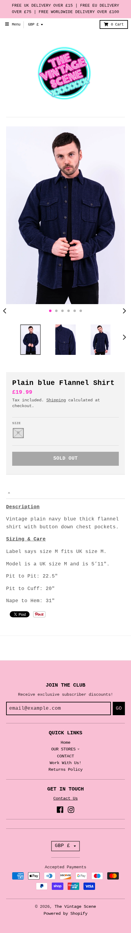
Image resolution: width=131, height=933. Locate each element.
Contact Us (65, 798)
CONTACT (65, 756)
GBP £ (33, 24)
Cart (117, 24)
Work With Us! (65, 762)
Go (119, 708)
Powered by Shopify (65, 913)
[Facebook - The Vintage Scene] (60, 809)
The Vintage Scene (75, 906)
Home (65, 742)
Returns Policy (65, 769)
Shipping (56, 400)
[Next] (124, 310)
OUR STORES (63, 749)
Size (16, 423)
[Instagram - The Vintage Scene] (71, 809)
